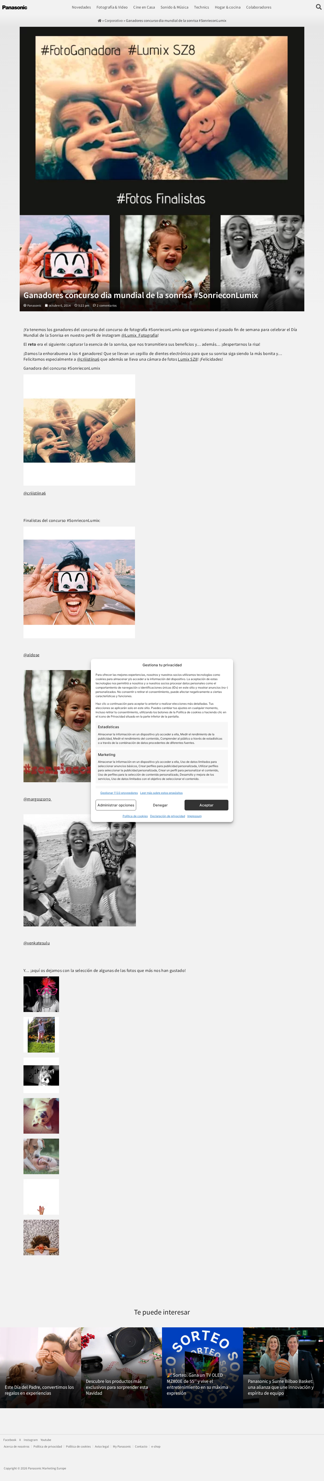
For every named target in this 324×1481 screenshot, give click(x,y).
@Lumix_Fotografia (139, 335)
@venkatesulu (36, 943)
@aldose (31, 655)
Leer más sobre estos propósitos (161, 793)
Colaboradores (258, 7)
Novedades (81, 7)
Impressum (194, 816)
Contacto (141, 1446)
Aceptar (206, 805)
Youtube (46, 1439)
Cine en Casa (144, 7)
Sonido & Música (175, 7)
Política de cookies (135, 816)
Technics (201, 7)
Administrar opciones (115, 805)
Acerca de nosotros (16, 1446)
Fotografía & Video (112, 7)
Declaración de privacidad (167, 816)
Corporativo (114, 20)
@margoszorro (37, 799)
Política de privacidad (47, 1446)
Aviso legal (102, 1446)
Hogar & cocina (228, 7)
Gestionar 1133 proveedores (119, 793)
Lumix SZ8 (187, 359)
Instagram (31, 1439)
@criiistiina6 (88, 359)
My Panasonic (122, 1446)
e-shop (155, 1446)
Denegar (160, 805)
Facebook (9, 1439)
